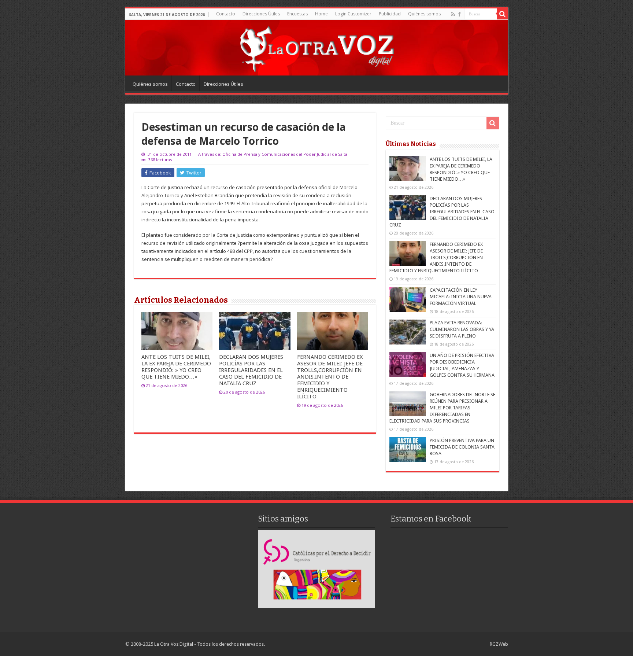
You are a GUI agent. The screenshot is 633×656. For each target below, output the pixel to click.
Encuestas (297, 14)
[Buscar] (502, 13)
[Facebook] (459, 14)
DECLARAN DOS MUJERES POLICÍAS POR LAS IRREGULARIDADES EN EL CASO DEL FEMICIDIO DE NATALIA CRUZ (251, 370)
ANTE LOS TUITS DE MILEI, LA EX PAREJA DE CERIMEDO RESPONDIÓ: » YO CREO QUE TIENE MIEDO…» (176, 367)
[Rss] (453, 14)
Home (321, 14)
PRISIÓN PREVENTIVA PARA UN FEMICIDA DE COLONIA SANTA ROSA (462, 447)
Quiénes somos (424, 14)
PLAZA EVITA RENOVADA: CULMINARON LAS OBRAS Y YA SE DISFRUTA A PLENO (462, 329)
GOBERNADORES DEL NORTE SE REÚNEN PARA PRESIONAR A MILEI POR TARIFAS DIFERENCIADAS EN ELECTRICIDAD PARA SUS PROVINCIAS (442, 408)
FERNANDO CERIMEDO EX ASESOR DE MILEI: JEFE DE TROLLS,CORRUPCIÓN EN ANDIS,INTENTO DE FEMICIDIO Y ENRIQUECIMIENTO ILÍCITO (330, 377)
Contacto (225, 14)
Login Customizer (353, 14)
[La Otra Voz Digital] (316, 47)
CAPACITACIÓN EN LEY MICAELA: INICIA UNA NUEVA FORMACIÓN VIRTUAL (461, 296)
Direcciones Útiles (261, 14)
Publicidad (390, 14)
